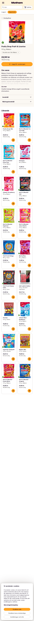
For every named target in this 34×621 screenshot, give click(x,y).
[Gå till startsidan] (17, 2)
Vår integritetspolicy (11, 605)
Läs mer (4, 86)
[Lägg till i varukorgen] (13, 140)
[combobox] (13, 7)
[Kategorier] (3, 2)
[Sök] (3, 7)
